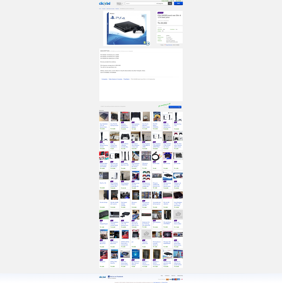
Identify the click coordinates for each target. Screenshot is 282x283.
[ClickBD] (102, 277)
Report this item (169, 45)
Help (162, 275)
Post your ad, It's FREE (175, 107)
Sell (178, 3)
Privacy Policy (165, 282)
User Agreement (156, 282)
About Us (173, 275)
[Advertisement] (141, 90)
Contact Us (167, 275)
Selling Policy (180, 275)
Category (119, 3)
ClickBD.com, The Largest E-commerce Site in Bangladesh (104, 3)
